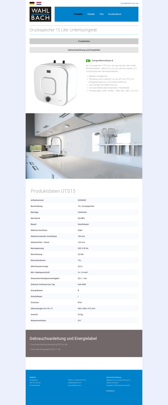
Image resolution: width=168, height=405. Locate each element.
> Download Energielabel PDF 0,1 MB (45, 349)
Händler (91, 14)
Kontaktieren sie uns (129, 3)
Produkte (78, 14)
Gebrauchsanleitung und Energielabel (84, 50)
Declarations (110, 391)
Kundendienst (114, 14)
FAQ (101, 14)
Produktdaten (84, 41)
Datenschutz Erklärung (113, 377)
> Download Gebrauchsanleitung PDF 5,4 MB (48, 344)
